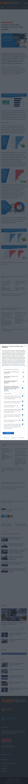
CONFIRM (8, 433)
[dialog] (14, 392)
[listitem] (14, 369)
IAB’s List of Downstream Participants (15, 365)
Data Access (14, 437)
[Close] (25, 346)
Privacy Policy (21, 437)
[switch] (23, 372)
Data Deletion (6, 437)
